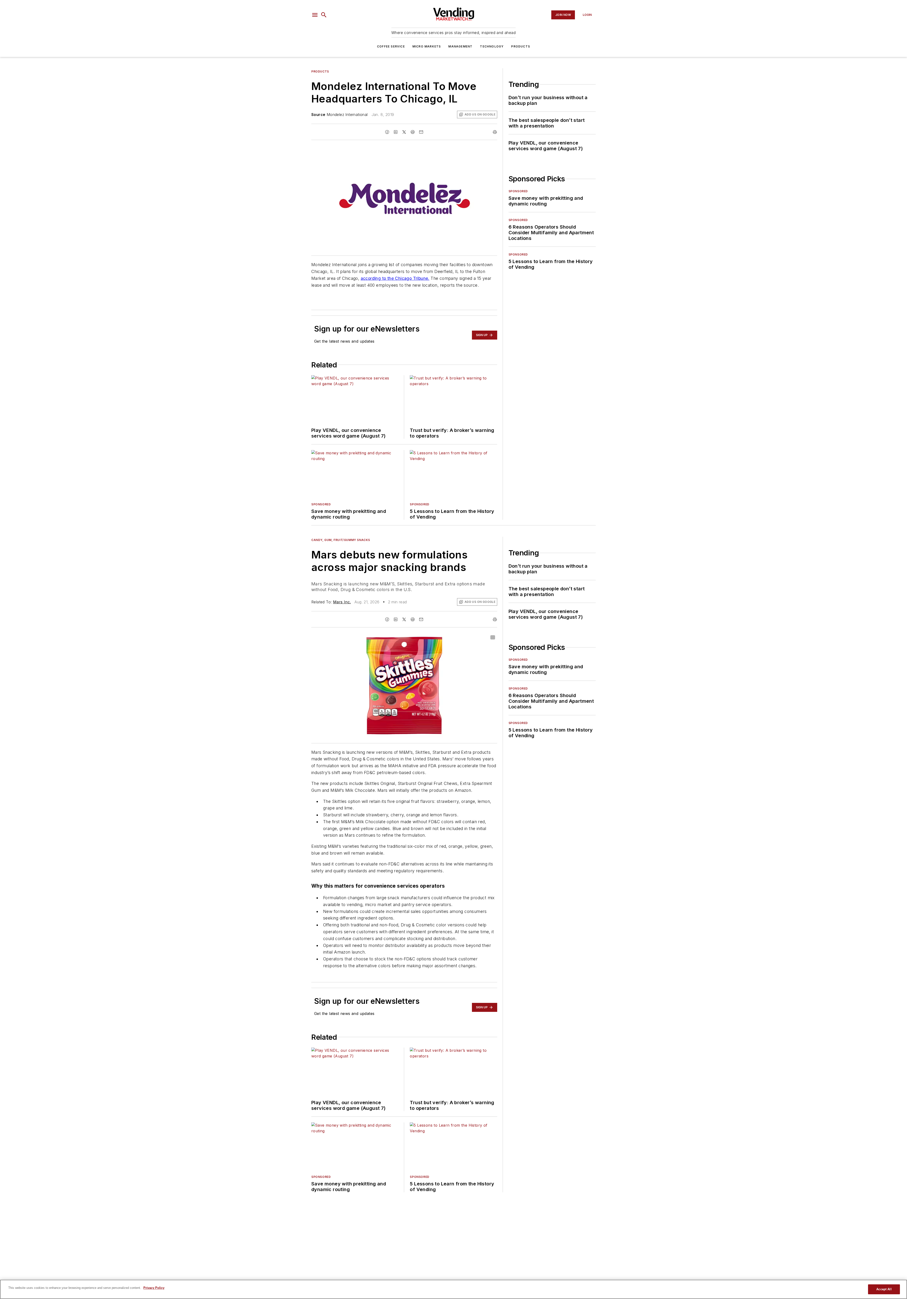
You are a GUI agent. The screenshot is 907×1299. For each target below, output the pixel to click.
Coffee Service (391, 46)
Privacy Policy (153, 1288)
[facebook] (387, 132)
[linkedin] (395, 132)
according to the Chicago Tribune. (395, 278)
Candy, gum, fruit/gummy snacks (340, 540)
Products (520, 46)
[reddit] (412, 132)
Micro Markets (426, 46)
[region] (453, 1289)
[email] (421, 132)
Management (460, 46)
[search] (323, 14)
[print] (494, 132)
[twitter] (404, 132)
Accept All (883, 1289)
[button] (314, 14)
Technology (492, 46)
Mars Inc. (342, 602)
